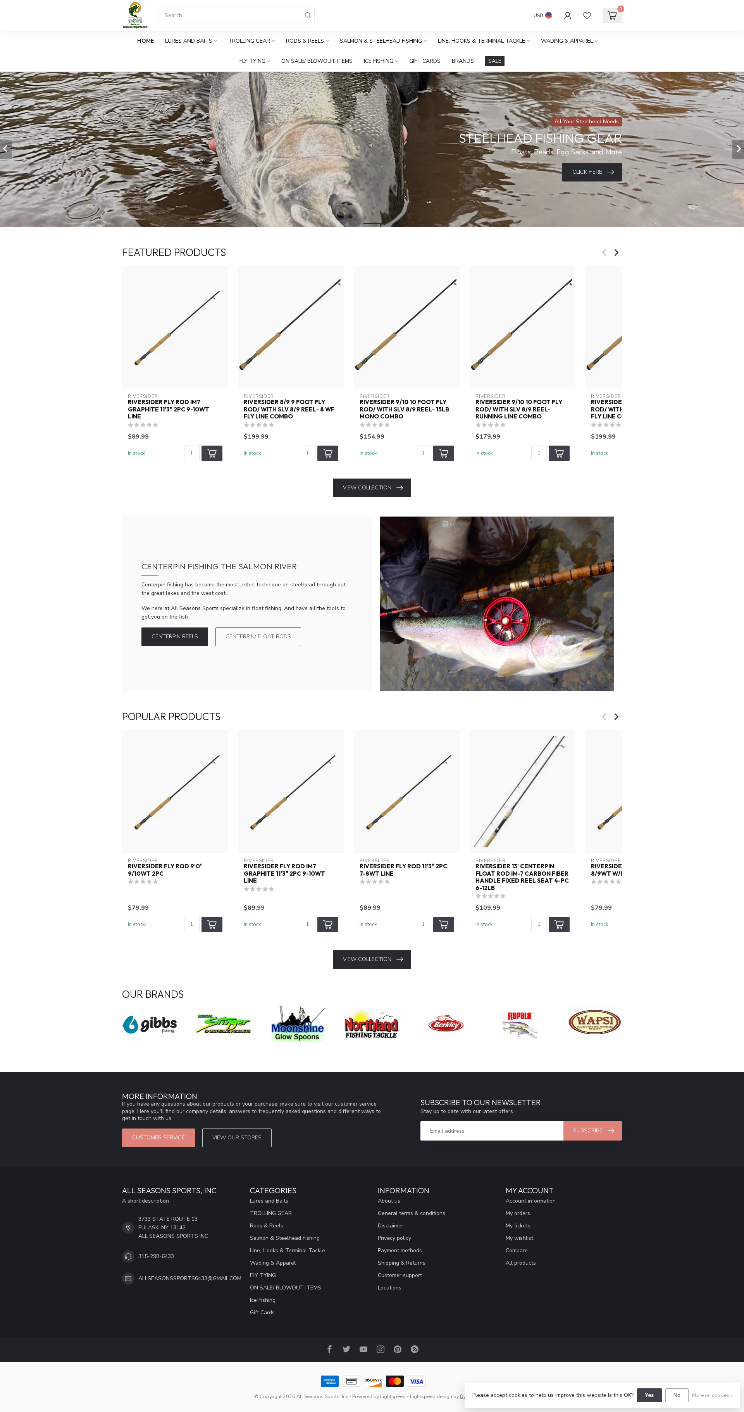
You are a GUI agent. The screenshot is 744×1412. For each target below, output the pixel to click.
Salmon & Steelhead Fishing (381, 41)
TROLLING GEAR (249, 41)
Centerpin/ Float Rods (258, 636)
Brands (463, 61)
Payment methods (400, 1250)
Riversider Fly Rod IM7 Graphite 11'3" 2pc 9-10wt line (168, 409)
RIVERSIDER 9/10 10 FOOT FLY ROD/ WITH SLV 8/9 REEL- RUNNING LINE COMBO (518, 409)
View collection (367, 487)
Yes (649, 1395)
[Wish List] (587, 15)
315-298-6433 (156, 1256)
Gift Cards (425, 61)
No (676, 1395)
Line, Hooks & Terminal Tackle (481, 41)
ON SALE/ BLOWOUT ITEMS (317, 61)
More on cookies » (712, 1395)
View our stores (237, 1137)
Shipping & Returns (401, 1263)
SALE (494, 61)
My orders (518, 1213)
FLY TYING (252, 61)
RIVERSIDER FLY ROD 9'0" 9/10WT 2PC (165, 870)
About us (389, 1201)
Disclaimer (390, 1225)
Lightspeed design (431, 1396)
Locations (389, 1287)
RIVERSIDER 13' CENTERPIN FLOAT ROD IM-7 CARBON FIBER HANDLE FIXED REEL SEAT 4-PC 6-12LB (522, 877)
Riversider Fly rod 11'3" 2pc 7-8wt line (403, 870)
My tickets (518, 1225)
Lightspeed (393, 1396)
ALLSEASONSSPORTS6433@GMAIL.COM (189, 1278)
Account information (531, 1201)
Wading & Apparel (567, 41)
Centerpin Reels (175, 636)
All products (521, 1263)
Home (145, 41)
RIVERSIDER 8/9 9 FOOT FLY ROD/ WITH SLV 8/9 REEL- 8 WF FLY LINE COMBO (289, 409)
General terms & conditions (411, 1213)
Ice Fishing (378, 61)
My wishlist (519, 1238)
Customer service (158, 1137)
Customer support (400, 1275)
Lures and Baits (188, 41)
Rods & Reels (305, 41)
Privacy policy (394, 1238)
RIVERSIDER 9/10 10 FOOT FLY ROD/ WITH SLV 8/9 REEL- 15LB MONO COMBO (404, 409)
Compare (517, 1250)
